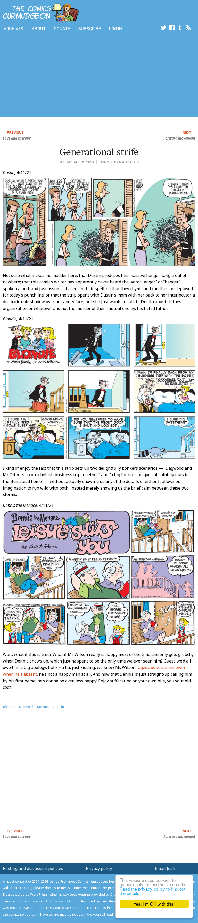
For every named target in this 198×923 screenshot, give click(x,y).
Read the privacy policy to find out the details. (152, 890)
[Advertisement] (60, 75)
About (39, 28)
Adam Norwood (58, 901)
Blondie (9, 706)
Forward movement (179, 138)
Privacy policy (99, 868)
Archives (13, 28)
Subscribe (89, 28)
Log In (115, 28)
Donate (62, 28)
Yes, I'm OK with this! (154, 904)
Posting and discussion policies (33, 868)
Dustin (58, 706)
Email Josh (165, 868)
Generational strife (99, 152)
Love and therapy (17, 138)
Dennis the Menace (34, 706)
